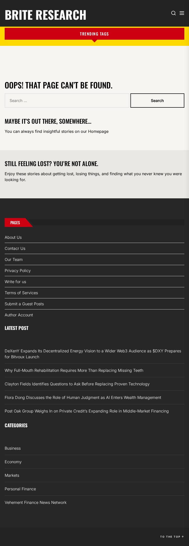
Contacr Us (15, 248)
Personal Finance (20, 488)
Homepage (98, 131)
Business (13, 448)
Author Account (19, 314)
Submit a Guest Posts (24, 303)
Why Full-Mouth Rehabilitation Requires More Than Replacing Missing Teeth (74, 370)
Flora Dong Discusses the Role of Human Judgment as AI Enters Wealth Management (83, 397)
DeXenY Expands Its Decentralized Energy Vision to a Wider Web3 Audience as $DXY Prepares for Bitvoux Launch (93, 353)
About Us (13, 237)
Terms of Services (21, 292)
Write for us (15, 281)
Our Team (14, 259)
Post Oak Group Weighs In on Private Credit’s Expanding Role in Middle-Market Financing (87, 411)
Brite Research (45, 14)
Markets (12, 475)
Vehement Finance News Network (35, 502)
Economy (13, 461)
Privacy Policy (18, 270)
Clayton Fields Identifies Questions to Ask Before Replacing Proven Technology (77, 383)
